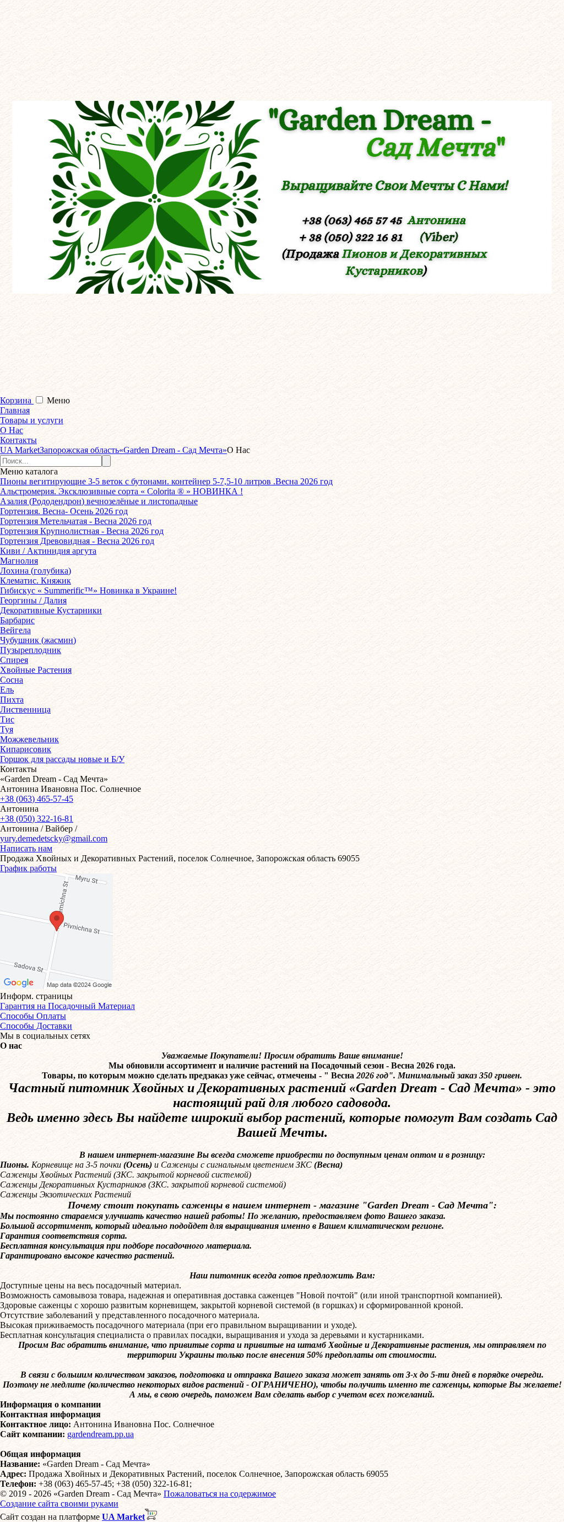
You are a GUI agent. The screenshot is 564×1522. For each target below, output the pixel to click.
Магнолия (19, 560)
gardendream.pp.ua (100, 1434)
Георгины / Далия (33, 600)
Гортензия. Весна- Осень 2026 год (64, 511)
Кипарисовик (25, 749)
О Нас (11, 430)
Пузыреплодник (30, 650)
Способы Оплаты (33, 1016)
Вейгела (15, 630)
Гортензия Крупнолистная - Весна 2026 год (82, 531)
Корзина (17, 400)
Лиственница (25, 709)
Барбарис (17, 620)
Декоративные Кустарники (51, 610)
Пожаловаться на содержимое (220, 1493)
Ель (7, 689)
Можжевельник (29, 739)
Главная (15, 410)
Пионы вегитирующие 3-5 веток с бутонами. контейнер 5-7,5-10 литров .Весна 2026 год (166, 481)
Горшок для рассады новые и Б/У (62, 759)
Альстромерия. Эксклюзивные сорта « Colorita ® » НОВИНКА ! (121, 491)
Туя (6, 729)
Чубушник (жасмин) (38, 640)
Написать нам (26, 848)
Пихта (12, 699)
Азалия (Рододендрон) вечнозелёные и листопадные (99, 501)
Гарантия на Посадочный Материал (67, 1006)
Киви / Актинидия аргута (48, 550)
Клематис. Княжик (35, 580)
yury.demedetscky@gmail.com (53, 838)
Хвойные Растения (36, 669)
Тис (7, 719)
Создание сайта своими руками (59, 1503)
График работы (28, 868)
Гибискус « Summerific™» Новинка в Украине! (88, 590)
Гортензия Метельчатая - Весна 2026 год (75, 521)
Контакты (18, 440)
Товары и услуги (31, 420)
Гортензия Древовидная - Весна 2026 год (77, 541)
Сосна (11, 679)
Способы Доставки (36, 1025)
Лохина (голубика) (35, 570)
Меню (58, 400)
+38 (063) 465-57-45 (36, 798)
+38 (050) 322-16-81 (36, 818)
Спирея (14, 660)
